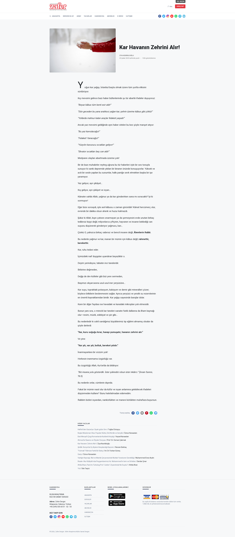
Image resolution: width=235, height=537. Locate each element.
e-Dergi (120, 16)
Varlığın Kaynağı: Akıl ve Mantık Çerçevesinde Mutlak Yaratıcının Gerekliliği (106, 458)
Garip (80, 454)
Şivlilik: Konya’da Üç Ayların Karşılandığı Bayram (96, 447)
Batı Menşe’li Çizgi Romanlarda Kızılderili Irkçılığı (96, 437)
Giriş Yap (180, 6)
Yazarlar (88, 16)
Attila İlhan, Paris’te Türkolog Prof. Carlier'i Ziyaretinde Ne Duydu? (103, 465)
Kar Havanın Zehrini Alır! (87, 444)
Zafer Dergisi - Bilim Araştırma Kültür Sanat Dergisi (72, 531)
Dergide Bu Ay (68, 16)
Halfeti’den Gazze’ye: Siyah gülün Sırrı (92, 429)
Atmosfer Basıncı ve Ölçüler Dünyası (92, 440)
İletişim (129, 16)
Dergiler (87, 499)
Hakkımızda (99, 16)
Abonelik (110, 16)
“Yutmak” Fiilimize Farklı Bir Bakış (90, 451)
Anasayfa (56, 16)
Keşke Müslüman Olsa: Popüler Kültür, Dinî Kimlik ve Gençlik (100, 433)
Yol (79, 468)
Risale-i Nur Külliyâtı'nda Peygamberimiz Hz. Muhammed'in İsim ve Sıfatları (106, 461)
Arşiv (79, 16)
